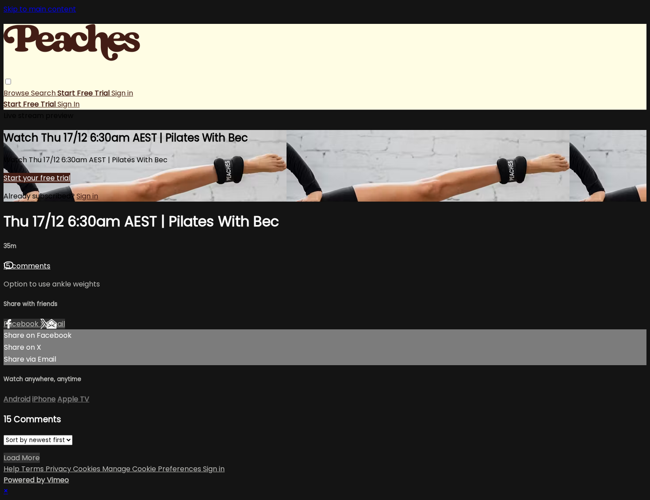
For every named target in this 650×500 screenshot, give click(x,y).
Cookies (87, 469)
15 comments (27, 266)
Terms (33, 469)
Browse (17, 93)
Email (55, 324)
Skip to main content (40, 9)
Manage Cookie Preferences (152, 469)
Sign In (68, 104)
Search (44, 93)
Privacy (59, 469)
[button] (8, 81)
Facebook (22, 324)
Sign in (122, 93)
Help (12, 469)
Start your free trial (37, 178)
